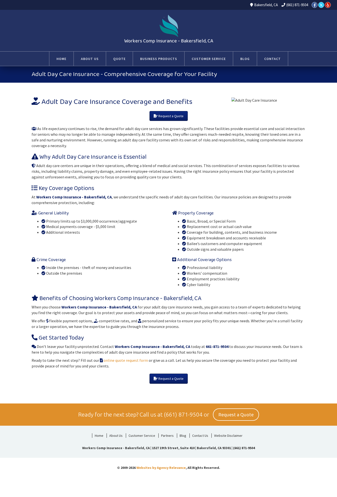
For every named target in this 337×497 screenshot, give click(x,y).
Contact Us (200, 435)
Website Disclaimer (228, 435)
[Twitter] (321, 5)
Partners (167, 435)
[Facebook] (315, 5)
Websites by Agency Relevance (161, 467)
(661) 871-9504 (297, 4)
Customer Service (142, 435)
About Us (116, 435)
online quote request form (125, 360)
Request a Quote (171, 116)
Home (99, 435)
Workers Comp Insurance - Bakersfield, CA (168, 41)
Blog (183, 435)
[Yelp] (328, 5)
